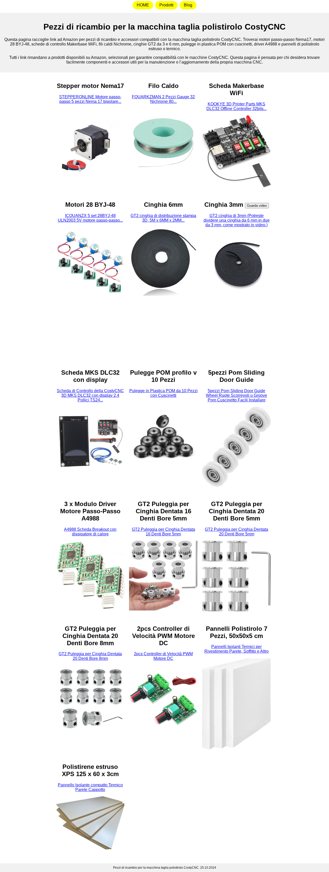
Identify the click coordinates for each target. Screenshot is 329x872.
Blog (188, 5)
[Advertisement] (27, 155)
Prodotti (166, 5)
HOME (143, 5)
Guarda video (257, 206)
